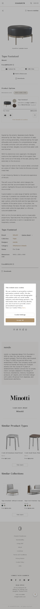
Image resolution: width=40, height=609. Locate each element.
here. (24, 308)
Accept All (20, 320)
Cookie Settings (20, 314)
